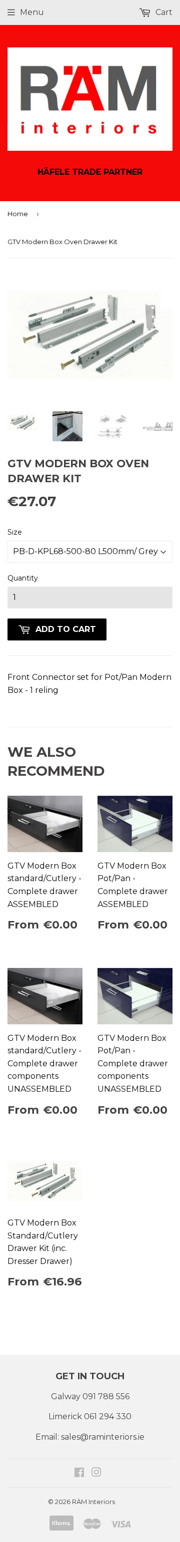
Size (15, 532)
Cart (163, 12)
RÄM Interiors (93, 1502)
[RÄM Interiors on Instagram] (97, 1473)
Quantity (23, 578)
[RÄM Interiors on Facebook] (79, 1473)
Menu (32, 12)
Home (18, 214)
